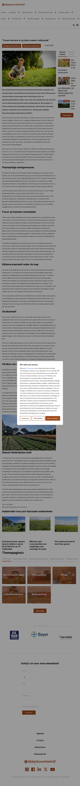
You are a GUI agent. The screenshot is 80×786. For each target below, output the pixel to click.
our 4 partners (29, 368)
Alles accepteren (52, 418)
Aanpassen (25, 418)
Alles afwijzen (38, 418)
